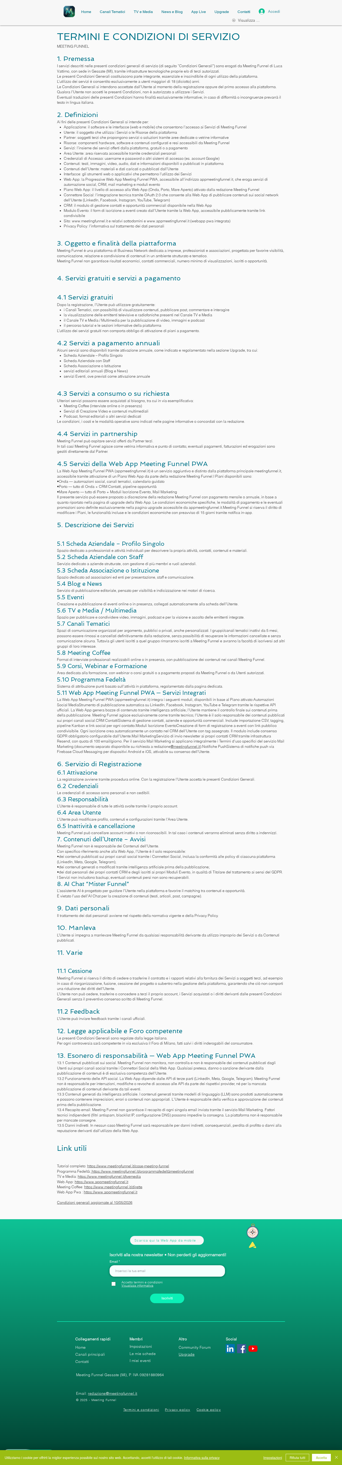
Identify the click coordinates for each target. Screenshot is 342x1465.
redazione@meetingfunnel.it (112, 1393)
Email (114, 1261)
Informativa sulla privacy (202, 1457)
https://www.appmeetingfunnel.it (101, 1181)
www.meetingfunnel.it (90, 221)
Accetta (321, 1457)
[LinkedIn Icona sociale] (230, 1348)
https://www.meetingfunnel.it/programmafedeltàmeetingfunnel (142, 1171)
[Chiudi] (336, 1457)
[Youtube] (253, 1348)
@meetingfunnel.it (185, 746)
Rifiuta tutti (297, 1457)
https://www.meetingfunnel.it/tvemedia (109, 1176)
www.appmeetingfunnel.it (168, 221)
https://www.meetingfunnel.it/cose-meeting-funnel (128, 1166)
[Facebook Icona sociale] (241, 1348)
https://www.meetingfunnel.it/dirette (113, 1187)
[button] (137, 1285)
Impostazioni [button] (272, 1457)
